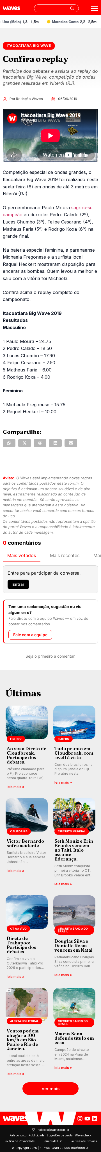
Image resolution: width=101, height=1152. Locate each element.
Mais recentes (64, 555)
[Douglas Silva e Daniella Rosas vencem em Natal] (74, 937)
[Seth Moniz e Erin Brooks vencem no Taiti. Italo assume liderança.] (74, 842)
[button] (9, 443)
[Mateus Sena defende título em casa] (74, 1032)
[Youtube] (87, 1118)
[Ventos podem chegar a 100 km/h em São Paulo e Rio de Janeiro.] (27, 1032)
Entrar (18, 584)
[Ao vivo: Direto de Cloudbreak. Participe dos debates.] (27, 748)
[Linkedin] (94, 1118)
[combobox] (56, 8)
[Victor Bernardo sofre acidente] (27, 842)
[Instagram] (80, 1118)
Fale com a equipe (30, 634)
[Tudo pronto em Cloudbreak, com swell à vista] (74, 748)
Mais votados (21, 555)
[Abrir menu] (94, 8)
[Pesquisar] (72, 8)
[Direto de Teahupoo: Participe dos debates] (27, 937)
